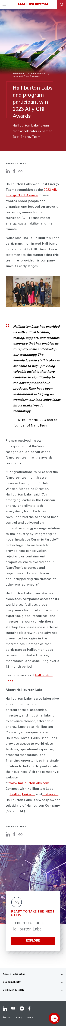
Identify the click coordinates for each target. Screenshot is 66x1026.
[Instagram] (21, 1008)
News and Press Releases (26, 76)
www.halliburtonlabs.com (29, 783)
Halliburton (18, 74)
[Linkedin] (4, 1008)
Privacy (18, 1017)
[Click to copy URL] (20, 171)
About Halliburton (37, 74)
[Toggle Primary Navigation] (4, 4)
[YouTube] (13, 1008)
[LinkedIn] (8, 172)
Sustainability (12, 982)
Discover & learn (13, 990)
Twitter (15, 794)
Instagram (50, 794)
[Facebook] (14, 172)
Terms (30, 1017)
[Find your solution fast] (54, 1018)
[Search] (61, 4)
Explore (33, 940)
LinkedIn (28, 794)
